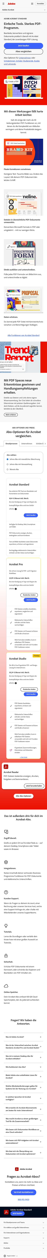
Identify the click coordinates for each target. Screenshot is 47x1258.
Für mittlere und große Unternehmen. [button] (16, 1228)
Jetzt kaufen (23, 45)
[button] (32, 4)
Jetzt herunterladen (34, 786)
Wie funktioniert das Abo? (16, 1067)
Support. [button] (7, 1238)
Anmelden (40, 4)
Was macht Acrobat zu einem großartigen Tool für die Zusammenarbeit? (22, 1120)
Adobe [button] (6, 1243)
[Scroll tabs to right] (45, 443)
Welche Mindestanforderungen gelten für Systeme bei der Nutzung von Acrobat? (22, 1087)
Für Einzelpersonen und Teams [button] (14, 1222)
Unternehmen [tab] (26, 443)
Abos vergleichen (23, 51)
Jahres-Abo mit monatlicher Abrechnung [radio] (25, 459)
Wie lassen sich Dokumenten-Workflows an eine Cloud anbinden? (22, 1130)
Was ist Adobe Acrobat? (15, 1037)
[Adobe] (11, 3)
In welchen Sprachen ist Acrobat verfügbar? (18, 1098)
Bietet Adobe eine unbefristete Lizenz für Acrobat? (21, 1076)
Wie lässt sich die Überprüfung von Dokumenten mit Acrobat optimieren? (20, 1152)
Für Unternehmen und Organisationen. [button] (17, 1233)
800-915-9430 (23, 1199)
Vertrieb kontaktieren (23, 1192)
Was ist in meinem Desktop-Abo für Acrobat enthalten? (19, 1057)
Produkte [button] (7, 1248)
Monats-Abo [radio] (14, 469)
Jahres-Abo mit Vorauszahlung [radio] (21, 464)
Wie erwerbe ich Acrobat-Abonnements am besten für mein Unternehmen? (21, 1109)
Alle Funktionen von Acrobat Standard (23, 335)
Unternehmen (25, 58)
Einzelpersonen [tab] (11, 443)
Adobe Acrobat (8, 10)
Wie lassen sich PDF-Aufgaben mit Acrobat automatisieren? (22, 1141)
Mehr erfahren (11, 415)
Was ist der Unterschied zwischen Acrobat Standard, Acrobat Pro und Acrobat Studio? (22, 1046)
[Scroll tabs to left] (2, 443)
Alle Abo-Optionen (23, 796)
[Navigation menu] (3, 3)
